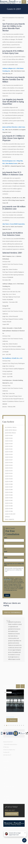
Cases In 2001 (9, 503)
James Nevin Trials (11, 430)
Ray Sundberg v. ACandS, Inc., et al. (12, 358)
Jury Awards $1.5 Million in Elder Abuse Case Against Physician (13, 138)
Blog (4, 783)
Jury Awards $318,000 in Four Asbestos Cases (12, 234)
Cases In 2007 (9, 487)
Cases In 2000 (9, 506)
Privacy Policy (7, 579)
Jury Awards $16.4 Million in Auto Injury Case (13, 52)
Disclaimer (6, 796)
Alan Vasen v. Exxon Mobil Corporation (13, 224)
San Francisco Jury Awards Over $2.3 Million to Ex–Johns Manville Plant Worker (13, 27)
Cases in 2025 (9, 438)
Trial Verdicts (9, 519)
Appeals (7, 516)
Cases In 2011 (9, 476)
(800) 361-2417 (10, 810)
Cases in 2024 (9, 441)
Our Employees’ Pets (8, 786)
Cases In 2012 (9, 473)
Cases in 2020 (9, 451)
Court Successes (7, 774)
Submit (7, 595)
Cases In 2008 (9, 484)
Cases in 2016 (9, 462)
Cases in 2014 (9, 468)
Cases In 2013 (9, 470)
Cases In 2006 (9, 489)
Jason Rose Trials (10, 433)
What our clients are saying (12, 604)
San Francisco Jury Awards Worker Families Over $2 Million (13, 79)
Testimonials (6, 777)
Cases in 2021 (9, 449)
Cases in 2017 (9, 460)
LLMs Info (6, 799)
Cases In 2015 (9, 465)
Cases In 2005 (9, 492)
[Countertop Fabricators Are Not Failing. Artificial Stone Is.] (15, 700)
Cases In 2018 (9, 457)
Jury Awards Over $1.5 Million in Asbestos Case (12, 173)
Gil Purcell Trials (10, 427)
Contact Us (6, 789)
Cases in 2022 (9, 446)
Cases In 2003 (9, 497)
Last (5, 549)
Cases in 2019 (9, 454)
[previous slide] (18, 686)
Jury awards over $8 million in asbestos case (13, 207)
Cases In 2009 (9, 481)
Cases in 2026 (9, 435)
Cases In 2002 (9, 500)
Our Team (6, 770)
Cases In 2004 (9, 495)
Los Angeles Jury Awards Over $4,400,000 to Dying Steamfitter (13, 101)
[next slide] (22, 686)
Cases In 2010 (9, 479)
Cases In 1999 (9, 508)
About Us (5, 767)
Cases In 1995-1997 (10, 514)
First (5, 543)
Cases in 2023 (9, 443)
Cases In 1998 (9, 511)
